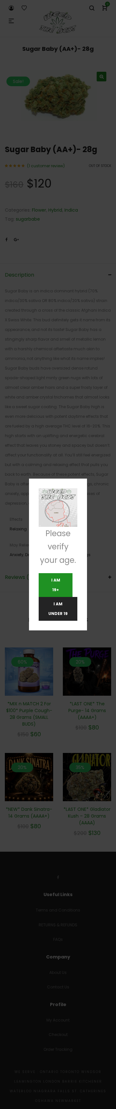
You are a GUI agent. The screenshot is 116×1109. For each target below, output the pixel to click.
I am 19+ (55, 584)
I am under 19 (58, 608)
